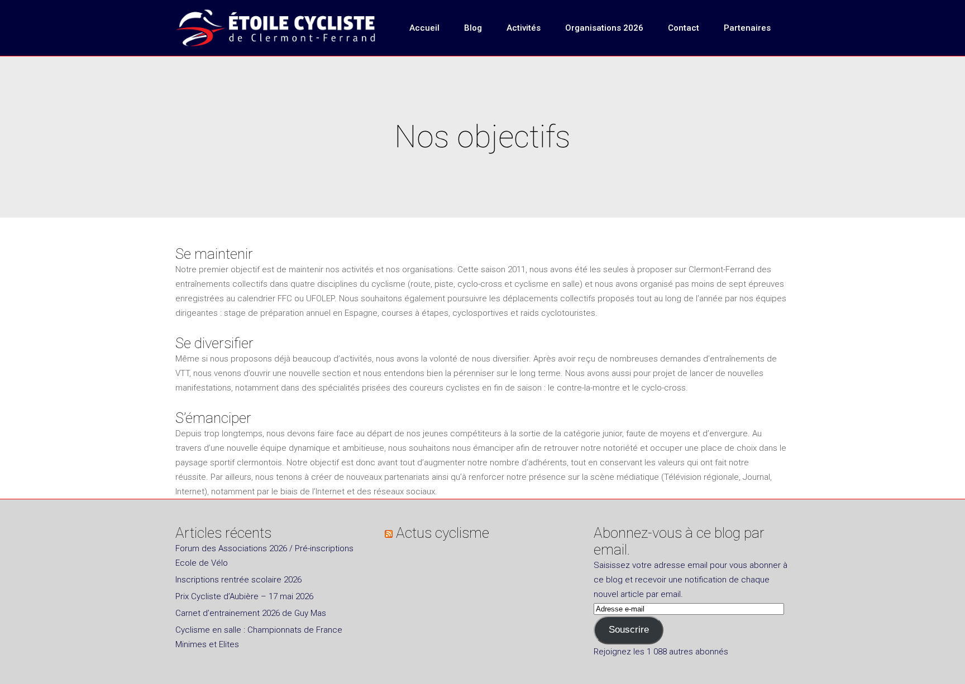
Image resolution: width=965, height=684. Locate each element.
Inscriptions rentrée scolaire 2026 (238, 580)
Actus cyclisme (442, 532)
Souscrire (629, 629)
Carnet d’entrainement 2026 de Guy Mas (250, 613)
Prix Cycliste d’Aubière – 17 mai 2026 (244, 596)
